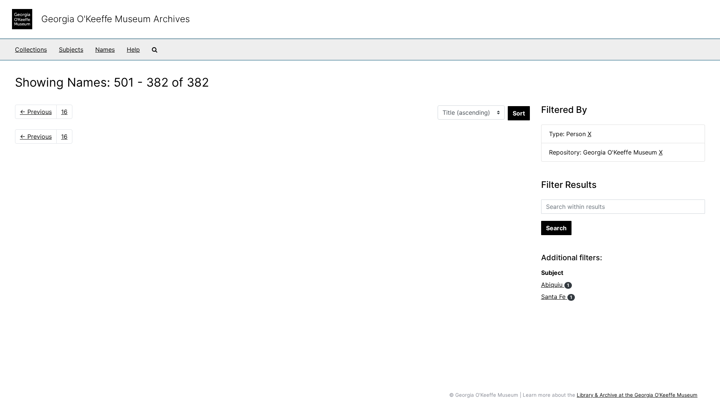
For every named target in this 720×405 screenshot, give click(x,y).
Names (105, 49)
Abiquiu (555, 284)
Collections (31, 49)
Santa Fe (556, 296)
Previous (36, 112)
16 (64, 112)
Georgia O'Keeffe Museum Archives (115, 19)
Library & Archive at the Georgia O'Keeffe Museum (637, 395)
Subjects (71, 49)
